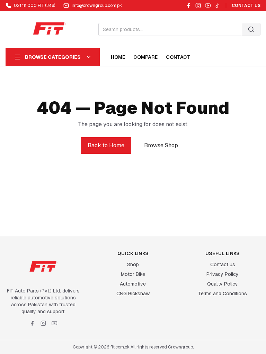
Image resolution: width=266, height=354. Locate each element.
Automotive (133, 284)
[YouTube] (208, 5)
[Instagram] (198, 5)
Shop (133, 264)
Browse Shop (161, 145)
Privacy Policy (222, 274)
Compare (145, 57)
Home (118, 57)
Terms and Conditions (222, 293)
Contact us (222, 264)
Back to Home (106, 145)
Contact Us (246, 5)
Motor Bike (133, 274)
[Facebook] (188, 5)
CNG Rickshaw (133, 293)
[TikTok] (217, 5)
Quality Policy (222, 284)
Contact (178, 57)
